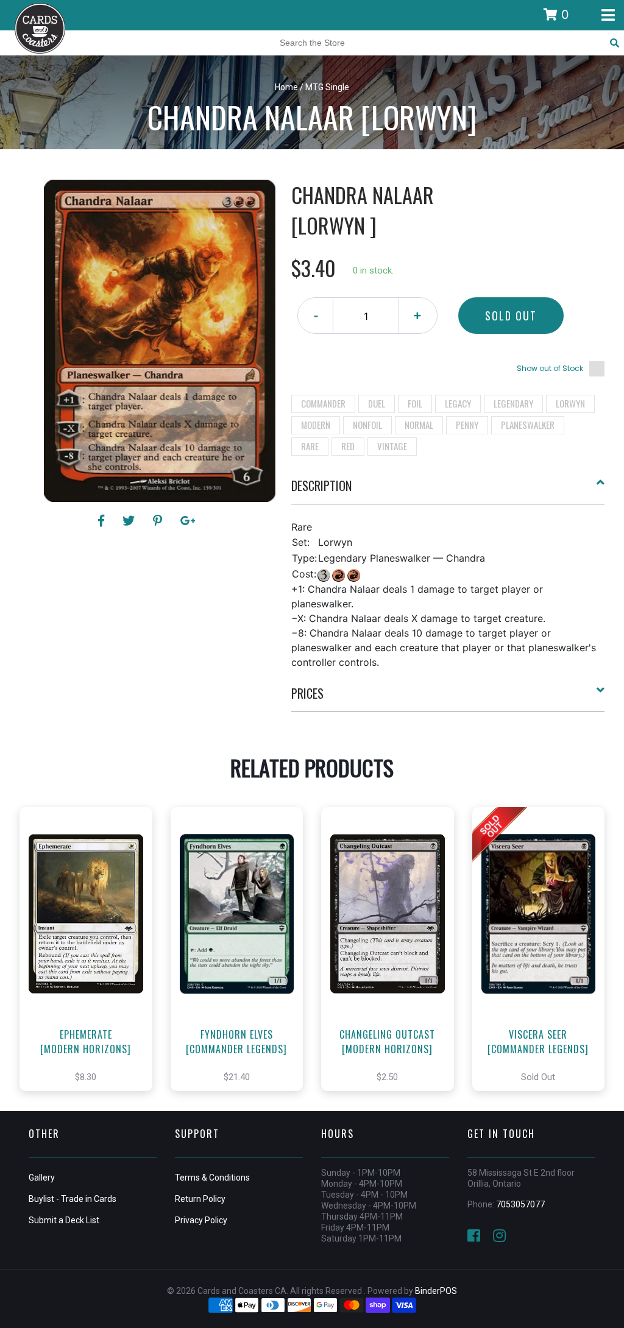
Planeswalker (528, 424)
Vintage (392, 446)
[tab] (448, 490)
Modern (315, 424)
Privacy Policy (201, 1220)
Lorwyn (570, 403)
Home (286, 87)
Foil (415, 403)
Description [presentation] (321, 485)
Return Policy (200, 1199)
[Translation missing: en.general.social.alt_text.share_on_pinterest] (159, 521)
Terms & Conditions (212, 1177)
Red (348, 446)
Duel (376, 403)
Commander (323, 403)
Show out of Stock (550, 368)
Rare (310, 446)
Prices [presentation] (307, 693)
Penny (467, 424)
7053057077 (520, 1204)
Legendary (513, 403)
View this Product (91, 962)
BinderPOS (436, 1291)
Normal (419, 424)
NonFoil (367, 424)
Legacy (458, 403)
